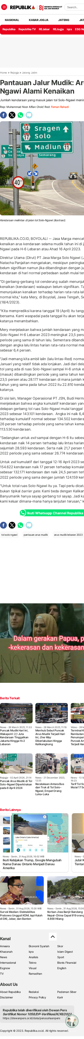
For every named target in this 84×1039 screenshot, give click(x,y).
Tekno (32, 962)
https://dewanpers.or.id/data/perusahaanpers (31, 1018)
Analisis (33, 957)
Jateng (63, 20)
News (3, 957)
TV (2, 973)
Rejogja (14, 72)
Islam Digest (65, 951)
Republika (9, 29)
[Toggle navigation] (4, 7)
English (61, 968)
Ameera (5, 946)
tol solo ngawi (9, 534)
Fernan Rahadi (60, 106)
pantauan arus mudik (36, 534)
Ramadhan (35, 973)
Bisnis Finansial (66, 962)
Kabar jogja (38, 20)
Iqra (31, 951)
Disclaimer (6, 997)
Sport (60, 957)
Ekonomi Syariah (39, 946)
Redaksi (34, 991)
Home (3, 72)
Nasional (12, 20)
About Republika (10, 991)
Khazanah (6, 951)
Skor (60, 946)
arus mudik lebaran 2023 (68, 534)
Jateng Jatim (29, 72)
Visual (32, 968)
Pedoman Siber (66, 991)
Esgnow (5, 968)
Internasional (8, 962)
